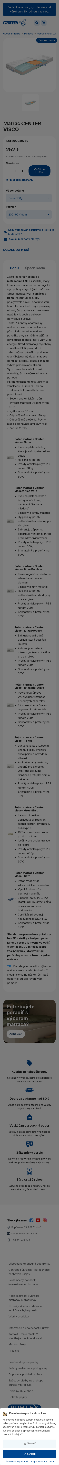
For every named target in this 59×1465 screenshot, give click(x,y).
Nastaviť (29, 1443)
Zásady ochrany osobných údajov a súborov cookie (30, 1461)
